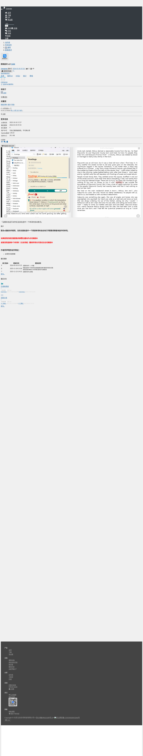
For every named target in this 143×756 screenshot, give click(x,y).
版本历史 (12, 667)
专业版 (10, 20)
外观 (10, 679)
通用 (4, 93)
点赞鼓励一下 (7, 108)
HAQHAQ (4, 291)
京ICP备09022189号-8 (44, 718)
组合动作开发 (13, 662)
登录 (8, 36)
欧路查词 (8, 50)
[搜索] (6, 26)
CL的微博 (13, 695)
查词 (9, 104)
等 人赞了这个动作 (17, 110)
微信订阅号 (12, 697)
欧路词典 (4, 104)
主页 (9, 13)
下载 (9, 15)
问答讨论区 (12, 685)
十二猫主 (3, 303)
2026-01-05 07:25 (19, 69)
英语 (12, 104)
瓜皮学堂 (12, 669)
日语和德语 (5, 286)
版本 (10, 76)
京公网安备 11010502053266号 (68, 718)
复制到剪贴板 (7, 71)
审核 (31, 76)
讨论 (18, 76)
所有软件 (8, 45)
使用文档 (12, 660)
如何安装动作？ (5, 73)
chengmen (4, 69)
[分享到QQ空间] (7, 142)
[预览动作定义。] (13, 71)
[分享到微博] (2, 142)
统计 (24, 76)
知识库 (11, 664)
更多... (3, 274)
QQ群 (12, 689)
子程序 (11, 677)
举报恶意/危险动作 (8, 146)
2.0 (8, 17)
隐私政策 (12, 711)
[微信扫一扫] (4, 142)
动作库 (7, 42)
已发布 (13, 64)
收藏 (3, 114)
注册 (6, 38)
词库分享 (4, 298)
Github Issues (13, 687)
